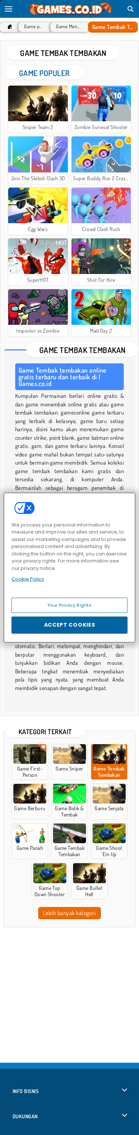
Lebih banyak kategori (69, 913)
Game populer (33, 26)
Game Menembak (68, 26)
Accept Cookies (69, 624)
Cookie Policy (27, 579)
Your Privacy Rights (69, 605)
